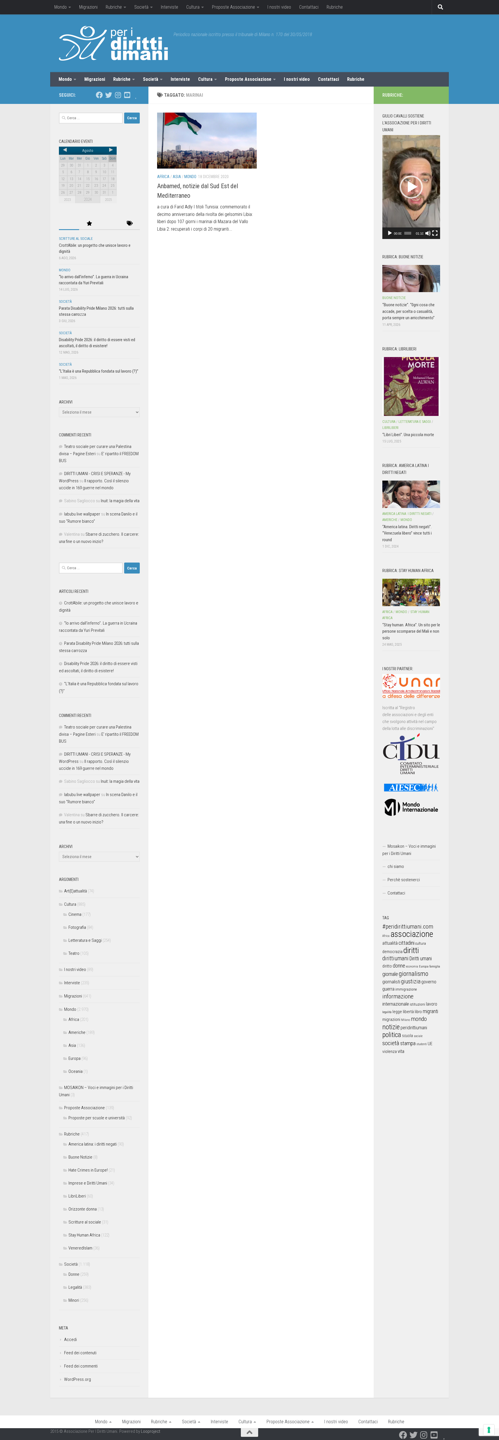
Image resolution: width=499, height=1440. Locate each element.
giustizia (410, 981)
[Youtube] (127, 94)
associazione (411, 934)
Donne (73, 1274)
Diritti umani (420, 958)
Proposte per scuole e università (96, 1117)
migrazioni (391, 1019)
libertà (408, 1011)
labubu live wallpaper (82, 514)
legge (397, 1011)
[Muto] (428, 233)
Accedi (70, 1339)
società (390, 1043)
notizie (391, 1027)
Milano (405, 1020)
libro (418, 1011)
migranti (430, 1011)
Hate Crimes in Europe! (88, 1170)
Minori (73, 1300)
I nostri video (279, 7)
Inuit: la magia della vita (120, 500)
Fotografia (77, 927)
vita (401, 1051)
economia (412, 966)
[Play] (390, 233)
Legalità (75, 1287)
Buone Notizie (80, 1157)
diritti (411, 950)
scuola (407, 1035)
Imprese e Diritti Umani (87, 1183)
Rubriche (114, 7)
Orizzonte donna (82, 1209)
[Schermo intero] (435, 233)
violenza (389, 1051)
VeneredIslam (80, 1248)
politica (391, 1035)
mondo (419, 1018)
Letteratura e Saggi (85, 940)
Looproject (150, 1431)
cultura (420, 943)
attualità (390, 943)
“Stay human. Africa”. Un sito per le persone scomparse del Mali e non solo (411, 631)
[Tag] (130, 224)
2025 (108, 199)
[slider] (407, 233)
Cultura (193, 7)
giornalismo (413, 973)
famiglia (434, 966)
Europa (74, 1058)
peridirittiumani (414, 1027)
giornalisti (391, 982)
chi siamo (396, 866)
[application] (411, 187)
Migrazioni (88, 7)
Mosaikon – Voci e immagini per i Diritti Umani (409, 850)
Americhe (76, 1032)
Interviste (169, 7)
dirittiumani (395, 958)
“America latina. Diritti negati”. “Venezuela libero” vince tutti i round (407, 533)
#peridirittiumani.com (407, 926)
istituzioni (417, 1004)
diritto (387, 966)
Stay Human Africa (84, 1235)
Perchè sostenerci (404, 879)
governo (428, 982)
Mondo (60, 7)
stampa (408, 1043)
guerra (388, 989)
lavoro (431, 1004)
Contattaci (309, 7)
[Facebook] (99, 94)
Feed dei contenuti (80, 1352)
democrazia (392, 951)
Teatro (73, 953)
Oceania (75, 1071)
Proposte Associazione (233, 7)
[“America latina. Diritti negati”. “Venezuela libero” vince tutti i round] (411, 494)
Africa (163, 176)
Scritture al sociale (76, 239)
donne (399, 966)
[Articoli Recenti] (69, 224)
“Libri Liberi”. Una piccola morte (408, 434)
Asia (177, 176)
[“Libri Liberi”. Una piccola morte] (411, 386)
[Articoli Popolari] (89, 224)
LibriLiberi (77, 1196)
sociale (418, 1036)
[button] (411, 187)
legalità (387, 1012)
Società (141, 7)
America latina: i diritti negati (92, 1144)
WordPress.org (77, 1379)
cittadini (406, 943)
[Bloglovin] (136, 94)
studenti (421, 1044)
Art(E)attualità (75, 891)
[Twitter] (108, 94)
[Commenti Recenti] (109, 224)
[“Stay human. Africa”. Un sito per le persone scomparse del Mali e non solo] (411, 592)
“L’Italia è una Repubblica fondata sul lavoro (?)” (98, 371)
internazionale (395, 1004)
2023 (67, 199)
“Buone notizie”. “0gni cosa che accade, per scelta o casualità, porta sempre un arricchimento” (408, 311)
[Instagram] (117, 94)
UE (430, 1043)
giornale (390, 974)
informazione (398, 996)
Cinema (74, 914)
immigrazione (406, 989)
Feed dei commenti (81, 1366)
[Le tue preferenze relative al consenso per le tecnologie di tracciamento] (488, 1429)
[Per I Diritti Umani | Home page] (113, 43)
